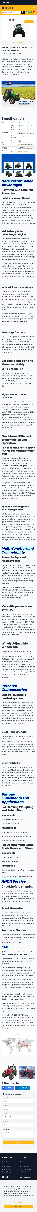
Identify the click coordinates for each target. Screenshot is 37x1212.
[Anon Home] (7, 7)
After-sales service (25, 1169)
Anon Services (6, 1166)
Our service (23, 1164)
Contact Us (5, 1164)
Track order (23, 1172)
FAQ (21, 1161)
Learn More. (17, 1198)
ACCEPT (18, 1206)
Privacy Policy (6, 1172)
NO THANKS (18, 1202)
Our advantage (24, 1166)
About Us (5, 1161)
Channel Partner (7, 1169)
